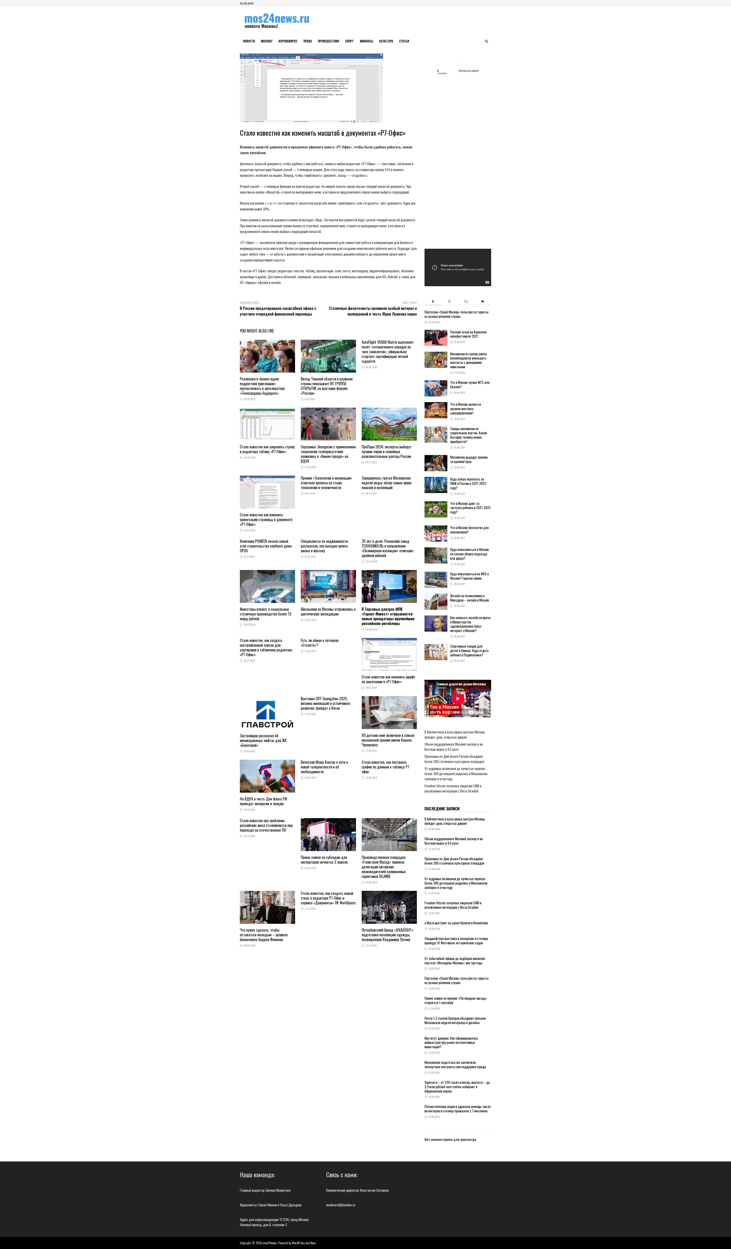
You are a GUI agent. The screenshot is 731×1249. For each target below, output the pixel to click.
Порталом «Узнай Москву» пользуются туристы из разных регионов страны (456, 314)
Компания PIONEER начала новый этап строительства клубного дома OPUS (266, 545)
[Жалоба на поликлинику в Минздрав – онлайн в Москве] (436, 596)
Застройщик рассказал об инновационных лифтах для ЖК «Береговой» (263, 740)
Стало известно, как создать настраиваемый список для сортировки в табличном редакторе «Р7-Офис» (266, 647)
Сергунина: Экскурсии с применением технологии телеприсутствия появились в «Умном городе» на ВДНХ (328, 454)
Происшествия (328, 41)
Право (307, 41)
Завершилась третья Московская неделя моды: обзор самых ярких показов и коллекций (387, 482)
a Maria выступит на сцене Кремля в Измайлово (456, 922)
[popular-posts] (433, 301)
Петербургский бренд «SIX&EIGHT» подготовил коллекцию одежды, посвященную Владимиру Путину (387, 934)
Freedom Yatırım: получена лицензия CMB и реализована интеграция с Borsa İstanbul (453, 788)
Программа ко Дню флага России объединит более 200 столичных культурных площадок (454, 759)
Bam (313, 1243)
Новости (249, 41)
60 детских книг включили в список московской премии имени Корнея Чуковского (388, 740)
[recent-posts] (449, 301)
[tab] (433, 301)
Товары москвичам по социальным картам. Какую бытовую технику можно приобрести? (468, 435)
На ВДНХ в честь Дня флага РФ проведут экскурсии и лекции (263, 801)
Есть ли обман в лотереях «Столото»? (320, 642)
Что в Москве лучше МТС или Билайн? (469, 384)
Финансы (366, 41)
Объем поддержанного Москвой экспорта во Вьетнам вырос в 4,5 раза (454, 747)
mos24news (270, 1243)
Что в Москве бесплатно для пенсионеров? (469, 529)
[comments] (466, 301)
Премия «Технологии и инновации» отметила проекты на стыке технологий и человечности (326, 482)
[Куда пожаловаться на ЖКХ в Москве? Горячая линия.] (436, 574)
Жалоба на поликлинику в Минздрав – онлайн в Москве (469, 598)
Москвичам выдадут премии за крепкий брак (469, 459)
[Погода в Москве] (458, 63)
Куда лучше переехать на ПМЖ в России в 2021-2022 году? (468, 483)
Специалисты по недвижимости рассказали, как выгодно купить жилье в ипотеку (324, 545)
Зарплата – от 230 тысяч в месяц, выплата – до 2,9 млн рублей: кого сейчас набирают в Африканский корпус (457, 1087)
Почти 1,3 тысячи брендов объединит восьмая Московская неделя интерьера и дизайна (455, 1020)
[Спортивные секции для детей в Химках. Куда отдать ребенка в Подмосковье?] (436, 646)
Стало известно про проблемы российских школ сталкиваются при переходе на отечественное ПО (266, 825)
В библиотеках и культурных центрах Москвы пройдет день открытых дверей (455, 734)
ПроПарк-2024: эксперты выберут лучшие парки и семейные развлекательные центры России (386, 451)
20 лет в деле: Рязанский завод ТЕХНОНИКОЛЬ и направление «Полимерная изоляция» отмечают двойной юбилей (388, 548)
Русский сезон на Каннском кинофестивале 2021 (468, 334)
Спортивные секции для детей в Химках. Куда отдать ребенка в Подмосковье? (469, 650)
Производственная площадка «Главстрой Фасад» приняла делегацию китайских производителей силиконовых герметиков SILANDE (384, 866)
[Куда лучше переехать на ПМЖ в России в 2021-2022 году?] (436, 479)
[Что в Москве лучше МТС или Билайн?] (436, 382)
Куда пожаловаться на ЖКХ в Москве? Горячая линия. (469, 576)
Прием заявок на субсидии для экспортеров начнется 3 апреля (324, 859)
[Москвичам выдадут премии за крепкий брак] (436, 457)
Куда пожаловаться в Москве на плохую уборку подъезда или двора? (469, 554)
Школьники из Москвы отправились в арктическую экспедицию (328, 611)
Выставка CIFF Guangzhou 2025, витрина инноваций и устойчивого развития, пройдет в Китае (325, 703)
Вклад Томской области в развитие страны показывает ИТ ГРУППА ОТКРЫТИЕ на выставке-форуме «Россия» (327, 386)
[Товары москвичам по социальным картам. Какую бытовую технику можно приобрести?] (436, 428)
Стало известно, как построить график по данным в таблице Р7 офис (385, 766)
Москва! (266, 41)
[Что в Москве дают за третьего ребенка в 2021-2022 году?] (436, 503)
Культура (386, 41)
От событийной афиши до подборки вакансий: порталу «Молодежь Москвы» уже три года (455, 960)
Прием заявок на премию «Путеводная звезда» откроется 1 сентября (456, 1000)
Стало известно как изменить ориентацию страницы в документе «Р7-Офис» (266, 519)
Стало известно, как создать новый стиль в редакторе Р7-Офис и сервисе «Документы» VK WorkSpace (328, 897)
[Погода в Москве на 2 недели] (469, 70)
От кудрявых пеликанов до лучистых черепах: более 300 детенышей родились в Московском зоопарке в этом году (456, 773)
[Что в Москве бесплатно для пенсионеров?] (436, 527)
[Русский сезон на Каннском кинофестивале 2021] (436, 332)
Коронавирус (288, 41)
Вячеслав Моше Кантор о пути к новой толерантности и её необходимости (324, 766)
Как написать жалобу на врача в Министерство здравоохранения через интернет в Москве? (470, 624)
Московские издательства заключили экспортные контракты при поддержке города (455, 1064)
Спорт (349, 41)
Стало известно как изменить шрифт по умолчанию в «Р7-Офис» (388, 679)
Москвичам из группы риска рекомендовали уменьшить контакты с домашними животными (468, 360)
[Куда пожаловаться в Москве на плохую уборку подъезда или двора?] (436, 549)
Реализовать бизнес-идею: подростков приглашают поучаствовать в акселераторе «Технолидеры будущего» (262, 386)
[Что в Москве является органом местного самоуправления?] (436, 404)
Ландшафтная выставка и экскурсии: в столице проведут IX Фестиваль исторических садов (456, 940)
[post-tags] (483, 301)
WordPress (298, 1243)
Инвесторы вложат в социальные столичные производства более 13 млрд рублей (265, 613)
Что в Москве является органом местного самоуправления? (465, 408)
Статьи (404, 41)
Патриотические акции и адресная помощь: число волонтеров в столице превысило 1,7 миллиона (458, 1108)
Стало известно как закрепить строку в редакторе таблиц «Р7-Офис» (267, 449)
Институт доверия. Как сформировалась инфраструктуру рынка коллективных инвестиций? (451, 1042)
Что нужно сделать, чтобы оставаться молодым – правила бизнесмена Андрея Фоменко (264, 934)
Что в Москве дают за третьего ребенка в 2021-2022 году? (470, 508)
